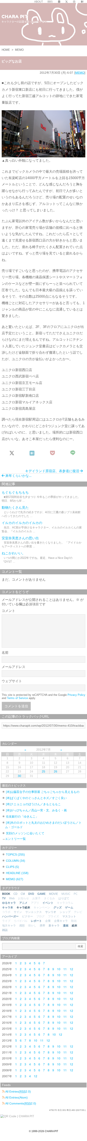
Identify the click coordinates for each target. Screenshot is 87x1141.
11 (65, 969)
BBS (50, 1)
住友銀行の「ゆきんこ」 (22, 816)
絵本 (74, 925)
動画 (74, 920)
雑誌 (5, 930)
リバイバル (20, 920)
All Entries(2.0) (18, 1091)
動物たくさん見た (15, 507)
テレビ (78, 912)
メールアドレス (13, 667)
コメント (8, 611)
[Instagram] (74, 1)
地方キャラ (9, 925)
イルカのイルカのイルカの (22, 523)
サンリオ (50, 912)
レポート (36, 920)
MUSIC (65, 893)
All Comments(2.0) (20, 1103)
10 (58, 969)
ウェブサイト (12, 681)
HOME (6, 49)
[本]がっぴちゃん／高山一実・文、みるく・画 (36, 810)
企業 (48, 920)
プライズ (53, 916)
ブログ (40, 916)
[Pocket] (53, 453)
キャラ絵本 (23, 907)
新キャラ (54, 925)
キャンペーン (42, 907)
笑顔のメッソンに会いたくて (25, 833)
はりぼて (63, 898)
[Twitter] (66, 1)
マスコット (69, 916)
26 (55, 771)
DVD (31, 893)
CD (15, 893)
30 (19, 776)
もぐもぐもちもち (15, 492)
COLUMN (15, 860)
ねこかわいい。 (13, 553)
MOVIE (53, 893)
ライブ (6, 920)
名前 (5, 652)
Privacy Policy (76, 694)
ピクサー (27, 916)
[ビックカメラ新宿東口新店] (43, 133)
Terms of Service (17, 698)
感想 (22, 925)
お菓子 (36, 898)
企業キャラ (61, 920)
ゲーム (69, 907)
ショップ (65, 912)
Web (12, 898)
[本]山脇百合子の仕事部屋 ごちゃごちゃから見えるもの (42, 792)
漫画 (65, 925)
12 (71, 969)
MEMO (19, 49)
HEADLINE (17, 873)
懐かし (32, 925)
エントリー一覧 (15, 838)
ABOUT (38, 1)
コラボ (6, 912)
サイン (18, 912)
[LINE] (73, 453)
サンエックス (33, 912)
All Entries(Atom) (16, 1097)
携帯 (42, 925)
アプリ (35, 902)
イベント (47, 902)
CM (23, 893)
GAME (41, 893)
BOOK (6, 893)
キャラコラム (65, 902)
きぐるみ (49, 898)
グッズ (57, 907)
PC (75, 893)
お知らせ (23, 898)
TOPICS (15, 854)
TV (4, 898)
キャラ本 (7, 907)
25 (43, 771)
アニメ (23, 902)
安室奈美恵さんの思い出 (20, 538)
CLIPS (12, 866)
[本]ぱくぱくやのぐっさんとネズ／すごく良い (36, 798)
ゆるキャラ (9, 902)
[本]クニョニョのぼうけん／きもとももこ (33, 804)
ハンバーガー (10, 916)
